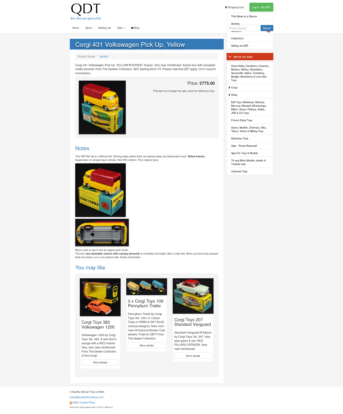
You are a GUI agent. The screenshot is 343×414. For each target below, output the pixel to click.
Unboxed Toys (239, 171)
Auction (104, 56)
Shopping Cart (235, 7)
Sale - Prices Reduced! (244, 145)
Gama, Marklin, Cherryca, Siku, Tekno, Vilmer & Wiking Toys (249, 129)
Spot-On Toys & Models (244, 153)
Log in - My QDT (261, 7)
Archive (235, 23)
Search (267, 28)
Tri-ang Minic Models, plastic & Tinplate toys (248, 162)
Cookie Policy (87, 402)
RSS (75, 402)
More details (100, 362)
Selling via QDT (239, 45)
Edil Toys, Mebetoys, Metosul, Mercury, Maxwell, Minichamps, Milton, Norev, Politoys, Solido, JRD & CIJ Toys (249, 107)
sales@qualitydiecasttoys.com (87, 397)
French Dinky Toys (241, 120)
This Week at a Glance (244, 16)
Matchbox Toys (239, 138)
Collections (237, 38)
